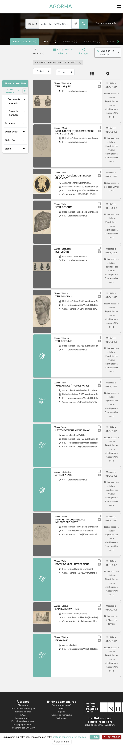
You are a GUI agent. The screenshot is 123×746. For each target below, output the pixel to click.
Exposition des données (23, 721)
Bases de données (13, 113)
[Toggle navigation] (119, 6)
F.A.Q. (23, 715)
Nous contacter (23, 718)
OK (96, 737)
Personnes (10, 123)
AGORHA (60, 6)
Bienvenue (23, 705)
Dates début (11, 131)
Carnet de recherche (61, 715)
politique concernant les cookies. (69, 737)
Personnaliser (62, 741)
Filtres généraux (10, 90)
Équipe (61, 711)
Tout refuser (113, 737)
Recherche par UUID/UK (23, 727)
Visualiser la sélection (107, 52)
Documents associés (14, 101)
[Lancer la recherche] (83, 24)
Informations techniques (23, 708)
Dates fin (10, 140)
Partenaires (61, 718)
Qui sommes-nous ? (61, 705)
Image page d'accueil (23, 724)
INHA (61, 708)
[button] (34, 184)
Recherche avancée (106, 23)
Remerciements (23, 711)
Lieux (8, 148)
